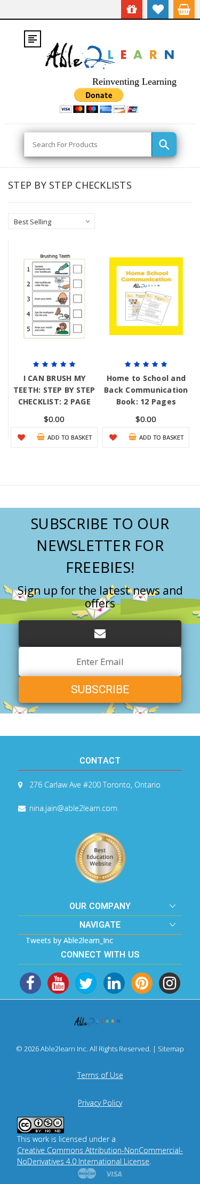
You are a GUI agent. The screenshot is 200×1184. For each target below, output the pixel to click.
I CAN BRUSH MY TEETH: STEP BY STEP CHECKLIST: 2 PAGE (54, 390)
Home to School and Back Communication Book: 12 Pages (146, 390)
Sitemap (171, 1048)
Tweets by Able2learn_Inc (69, 940)
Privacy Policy (100, 1103)
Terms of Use (100, 1075)
